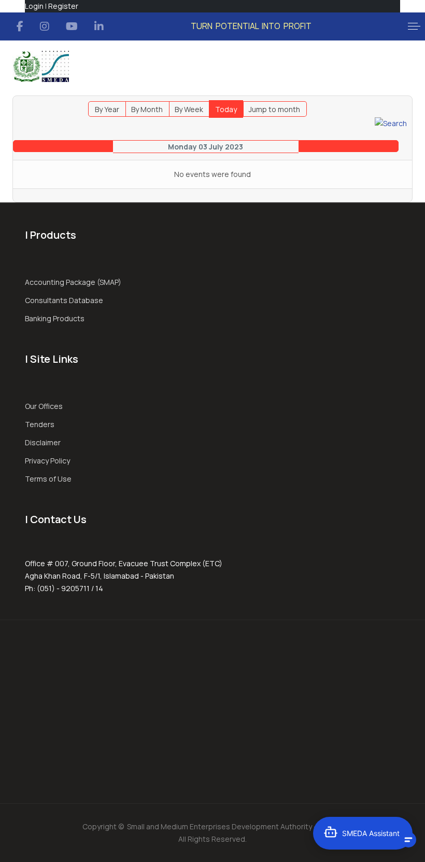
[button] (414, 26)
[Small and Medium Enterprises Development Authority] (40, 66)
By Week (189, 109)
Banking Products (54, 318)
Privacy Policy (47, 461)
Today (226, 109)
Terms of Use (48, 479)
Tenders (39, 424)
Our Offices (44, 406)
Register (63, 6)
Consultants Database (64, 300)
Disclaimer (43, 442)
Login (34, 6)
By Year (107, 109)
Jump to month (274, 109)
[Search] (391, 123)
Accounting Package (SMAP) (73, 282)
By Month (147, 109)
